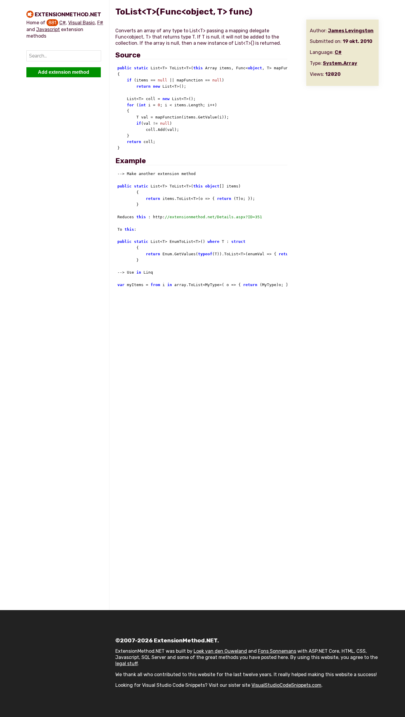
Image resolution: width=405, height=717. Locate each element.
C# (62, 22)
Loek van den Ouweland (220, 651)
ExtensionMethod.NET (68, 14)
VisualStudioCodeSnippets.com (286, 685)
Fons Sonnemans (277, 651)
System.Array (340, 63)
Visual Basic (81, 22)
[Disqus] (247, 373)
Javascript (48, 29)
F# (100, 22)
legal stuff (126, 663)
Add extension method (63, 72)
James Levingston (351, 30)
